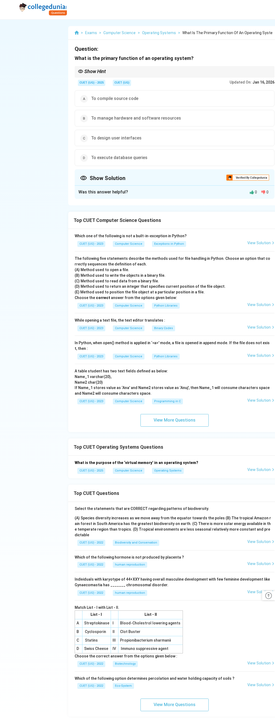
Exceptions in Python (169, 244)
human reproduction (130, 564)
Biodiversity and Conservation (136, 542)
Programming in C (167, 401)
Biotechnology (125, 664)
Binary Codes (163, 328)
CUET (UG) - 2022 (91, 542)
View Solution (259, 243)
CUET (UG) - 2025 (91, 82)
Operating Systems (168, 470)
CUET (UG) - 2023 (91, 244)
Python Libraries (166, 305)
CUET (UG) (121, 82)
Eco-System (123, 686)
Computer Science (128, 244)
